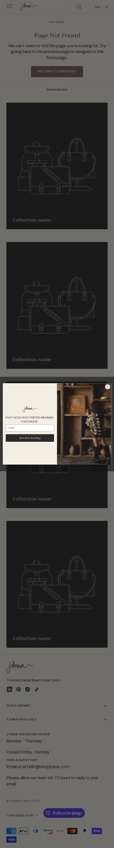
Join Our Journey (30, 438)
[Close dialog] (107, 386)
